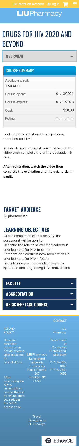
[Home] (39, 12)
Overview (14, 56)
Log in (54, 4)
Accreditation (19, 294)
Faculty (13, 283)
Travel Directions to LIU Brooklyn (37, 420)
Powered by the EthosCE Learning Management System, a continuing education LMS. (59, 441)
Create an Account (30, 4)
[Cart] (65, 6)
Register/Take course (27, 304)
